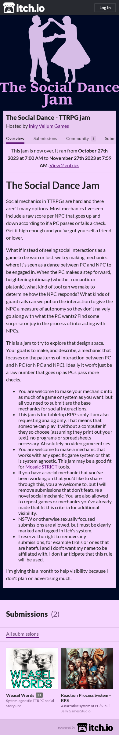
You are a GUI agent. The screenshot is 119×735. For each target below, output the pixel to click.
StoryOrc (13, 706)
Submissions (45, 138)
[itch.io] (95, 726)
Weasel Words (20, 695)
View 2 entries (64, 165)
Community (77, 138)
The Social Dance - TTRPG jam (48, 117)
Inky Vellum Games (49, 126)
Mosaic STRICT (41, 466)
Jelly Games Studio (76, 711)
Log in (105, 7)
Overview (15, 138)
